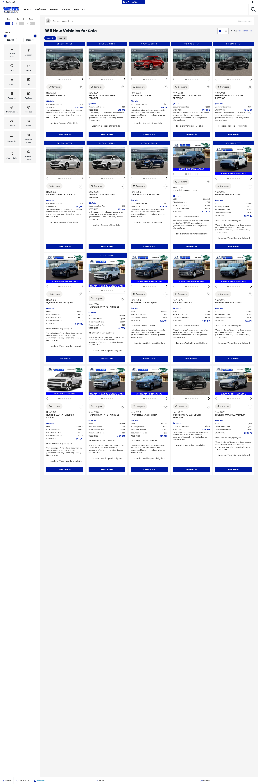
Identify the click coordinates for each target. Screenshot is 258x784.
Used (31, 19)
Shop (26, 9)
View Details (65, 134)
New (9, 19)
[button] (253, 9)
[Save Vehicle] (81, 87)
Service (66, 9)
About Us (78, 9)
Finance (54, 9)
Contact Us (11, 2)
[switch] (9, 21)
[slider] (5, 36)
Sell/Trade (40, 9)
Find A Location (130, 2)
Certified (20, 19)
